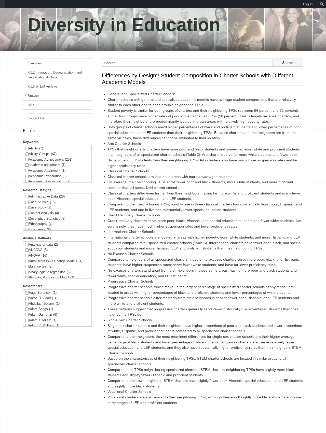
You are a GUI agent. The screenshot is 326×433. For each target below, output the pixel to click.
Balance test (40, 266)
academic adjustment (47, 165)
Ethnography (40, 224)
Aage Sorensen (43, 293)
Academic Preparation (47, 176)
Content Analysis (44, 213)
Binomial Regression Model (51, 278)
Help (31, 105)
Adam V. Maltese (44, 325)
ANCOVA (38, 250)
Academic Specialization (49, 181)
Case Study (40, 207)
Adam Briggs (41, 309)
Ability (36, 148)
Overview (35, 63)
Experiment (40, 229)
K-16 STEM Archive (42, 86)
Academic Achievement (50, 159)
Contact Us (36, 118)
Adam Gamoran (43, 314)
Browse (33, 96)
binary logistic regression (50, 272)
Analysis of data (43, 244)
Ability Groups (43, 154)
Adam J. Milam (42, 320)
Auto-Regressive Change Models (55, 261)
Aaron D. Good (42, 298)
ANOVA (38, 255)
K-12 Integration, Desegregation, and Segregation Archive (55, 75)
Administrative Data (47, 196)
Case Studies (42, 202)
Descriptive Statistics (47, 218)
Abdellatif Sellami (44, 303)
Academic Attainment (47, 170)
